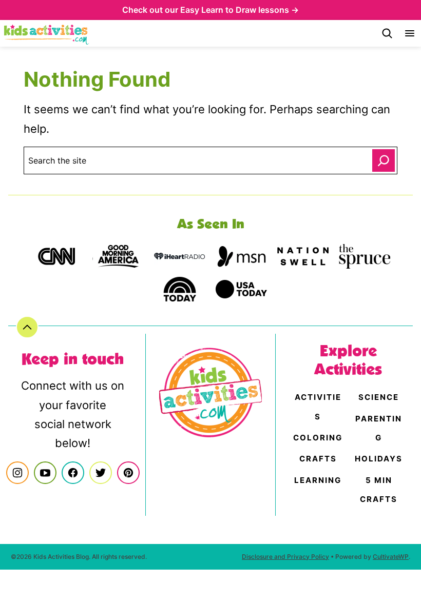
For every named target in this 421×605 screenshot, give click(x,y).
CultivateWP (391, 556)
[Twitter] (100, 472)
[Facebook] (73, 472)
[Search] (387, 33)
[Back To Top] (27, 327)
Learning (317, 480)
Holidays (379, 458)
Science (378, 397)
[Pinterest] (128, 472)
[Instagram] (17, 472)
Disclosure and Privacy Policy (285, 556)
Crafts (318, 458)
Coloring (317, 437)
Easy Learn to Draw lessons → (239, 10)
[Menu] (409, 33)
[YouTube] (45, 472)
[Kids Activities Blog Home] (46, 33)
